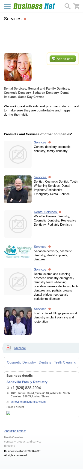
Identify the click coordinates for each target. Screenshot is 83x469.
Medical (20, 348)
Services (40, 142)
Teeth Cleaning (65, 362)
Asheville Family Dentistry (26, 382)
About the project (15, 431)
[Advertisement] (41, 36)
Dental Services (46, 212)
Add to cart (65, 59)
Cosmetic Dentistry (21, 362)
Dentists (45, 362)
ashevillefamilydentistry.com (28, 401)
